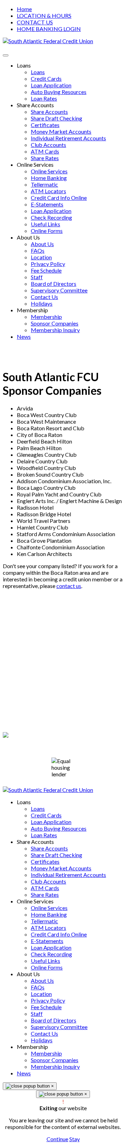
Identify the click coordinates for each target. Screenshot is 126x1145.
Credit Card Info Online (59, 934)
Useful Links (45, 960)
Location (41, 993)
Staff (37, 1013)
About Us (42, 980)
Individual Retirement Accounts (68, 874)
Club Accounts (48, 881)
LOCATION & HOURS (44, 15)
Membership (46, 1053)
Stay (74, 1139)
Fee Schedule (46, 1007)
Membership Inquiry (55, 1066)
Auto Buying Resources (58, 828)
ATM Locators (48, 927)
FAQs (37, 987)
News (24, 1073)
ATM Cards (45, 888)
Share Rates (45, 894)
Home (24, 9)
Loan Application (51, 821)
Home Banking (49, 914)
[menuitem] (24, 65)
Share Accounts (49, 848)
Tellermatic (44, 921)
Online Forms (47, 967)
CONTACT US (35, 22)
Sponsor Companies (54, 1060)
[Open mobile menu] (5, 55)
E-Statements (47, 941)
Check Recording (51, 954)
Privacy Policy (20, 702)
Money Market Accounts (61, 868)
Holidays (41, 1040)
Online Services (49, 907)
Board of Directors (53, 1020)
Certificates (45, 861)
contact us (68, 585)
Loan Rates (44, 835)
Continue (57, 1139)
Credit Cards (46, 815)
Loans (38, 808)
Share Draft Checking (56, 855)
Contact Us (44, 1033)
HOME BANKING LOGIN (49, 28)
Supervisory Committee (59, 1027)
